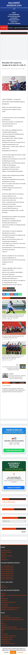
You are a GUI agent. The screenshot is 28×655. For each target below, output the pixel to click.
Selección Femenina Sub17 (7, 575)
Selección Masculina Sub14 (7, 571)
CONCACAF (3, 625)
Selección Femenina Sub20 (7, 573)
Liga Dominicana (14, 14)
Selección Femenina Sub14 (7, 579)
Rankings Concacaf (5, 641)
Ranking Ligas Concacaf (6, 639)
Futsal (2, 585)
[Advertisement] (14, 49)
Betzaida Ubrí (11, 288)
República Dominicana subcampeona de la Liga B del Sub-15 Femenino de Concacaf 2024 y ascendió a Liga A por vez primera (13, 316)
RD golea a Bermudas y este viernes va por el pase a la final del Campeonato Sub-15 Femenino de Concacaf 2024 (13, 357)
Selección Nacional (14, 16)
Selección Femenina (14, 23)
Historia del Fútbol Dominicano (8, 602)
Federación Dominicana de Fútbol (9, 627)
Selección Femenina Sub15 (9, 290)
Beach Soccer (4, 587)
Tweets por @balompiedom (8, 502)
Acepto (13, 652)
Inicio (14, 12)
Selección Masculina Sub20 (7, 566)
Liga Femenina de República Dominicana (10, 607)
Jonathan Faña (4, 604)
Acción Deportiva (5, 616)
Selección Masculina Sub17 (7, 567)
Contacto (14, 21)
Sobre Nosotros (14, 20)
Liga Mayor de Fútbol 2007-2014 (9, 609)
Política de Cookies (5, 550)
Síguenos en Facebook (14, 487)
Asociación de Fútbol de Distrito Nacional (10, 617)
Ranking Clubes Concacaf (7, 637)
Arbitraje (3, 593)
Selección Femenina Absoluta (8, 643)
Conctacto (3, 557)
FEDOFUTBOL (4, 600)
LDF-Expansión (4, 606)
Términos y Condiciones (6, 556)
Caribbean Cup (4, 598)
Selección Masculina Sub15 (7, 569)
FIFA (2, 632)
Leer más (20, 652)
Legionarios (14, 18)
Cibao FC (3, 623)
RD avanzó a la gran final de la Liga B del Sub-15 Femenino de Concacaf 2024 (13, 336)
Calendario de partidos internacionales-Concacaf (12, 619)
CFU (2, 621)
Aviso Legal (3, 554)
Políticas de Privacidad (6, 552)
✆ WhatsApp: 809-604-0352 (14, 450)
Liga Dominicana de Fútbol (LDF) (8, 635)
